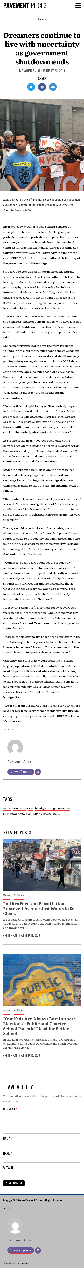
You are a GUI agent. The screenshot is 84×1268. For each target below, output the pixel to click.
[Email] (38, 772)
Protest (46, 813)
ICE (30, 808)
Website (8, 1168)
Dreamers (19, 808)
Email (7, 1153)
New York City (29, 813)
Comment (10, 1109)
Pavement (24, 5)
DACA (7, 808)
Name (7, 1139)
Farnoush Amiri (29, 70)
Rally (56, 813)
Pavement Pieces (33, 1200)
